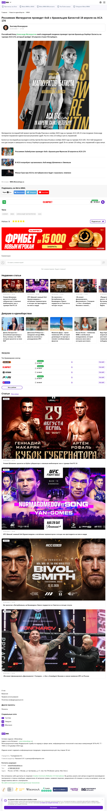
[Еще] (104, 2)
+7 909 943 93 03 (14, 768)
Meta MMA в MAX (28, 6)
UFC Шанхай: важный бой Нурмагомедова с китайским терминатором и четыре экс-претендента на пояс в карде (37, 301)
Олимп (5, 214)
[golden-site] (19, 789)
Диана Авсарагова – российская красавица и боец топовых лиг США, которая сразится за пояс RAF (12, 337)
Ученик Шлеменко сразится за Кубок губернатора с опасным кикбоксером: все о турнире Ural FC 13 (12, 301)
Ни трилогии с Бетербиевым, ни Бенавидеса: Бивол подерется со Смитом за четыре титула (61, 301)
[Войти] (100, 2)
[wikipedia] (33, 789)
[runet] (4, 789)
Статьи (6, 393)
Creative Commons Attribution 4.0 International (48, 776)
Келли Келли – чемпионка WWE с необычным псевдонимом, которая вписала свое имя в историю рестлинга (85, 337)
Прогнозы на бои (10, 6)
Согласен (53, 807)
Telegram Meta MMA (83, 6)
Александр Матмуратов (26, 34)
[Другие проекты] (6, 2)
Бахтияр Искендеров (18, 26)
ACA (39, 214)
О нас (4, 690)
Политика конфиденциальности (12, 700)
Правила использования (10, 697)
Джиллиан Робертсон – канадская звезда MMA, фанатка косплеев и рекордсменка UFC (36, 336)
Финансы (5, 709)
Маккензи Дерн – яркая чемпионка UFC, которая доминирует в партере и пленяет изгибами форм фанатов (61, 337)
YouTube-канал (65, 6)
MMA (12, 214)
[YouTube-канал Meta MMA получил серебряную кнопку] (10, 789)
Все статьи (15, 394)
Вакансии (5, 694)
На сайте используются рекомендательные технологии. (21, 783)
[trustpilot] (46, 789)
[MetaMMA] (7, 734)
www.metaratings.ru (25, 741)
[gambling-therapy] (74, 789)
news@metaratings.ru (15, 765)
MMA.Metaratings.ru (17, 182)
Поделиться (96, 221)
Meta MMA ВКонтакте (47, 6)
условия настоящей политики (49, 802)
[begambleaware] (60, 789)
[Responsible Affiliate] (89, 789)
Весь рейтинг (12, 387)
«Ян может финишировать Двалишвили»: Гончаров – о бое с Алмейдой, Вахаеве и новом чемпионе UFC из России (85, 301)
